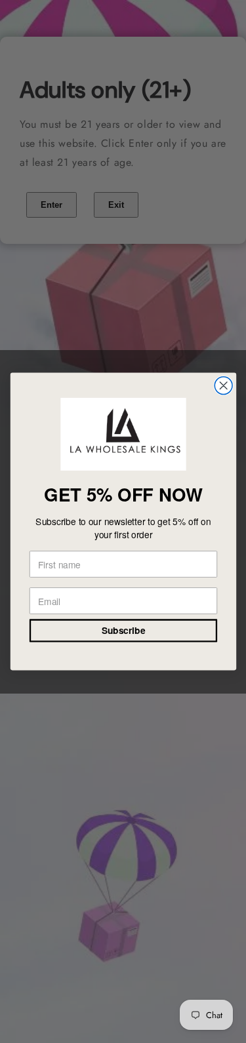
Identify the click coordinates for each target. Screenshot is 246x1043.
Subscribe (123, 630)
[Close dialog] (223, 386)
